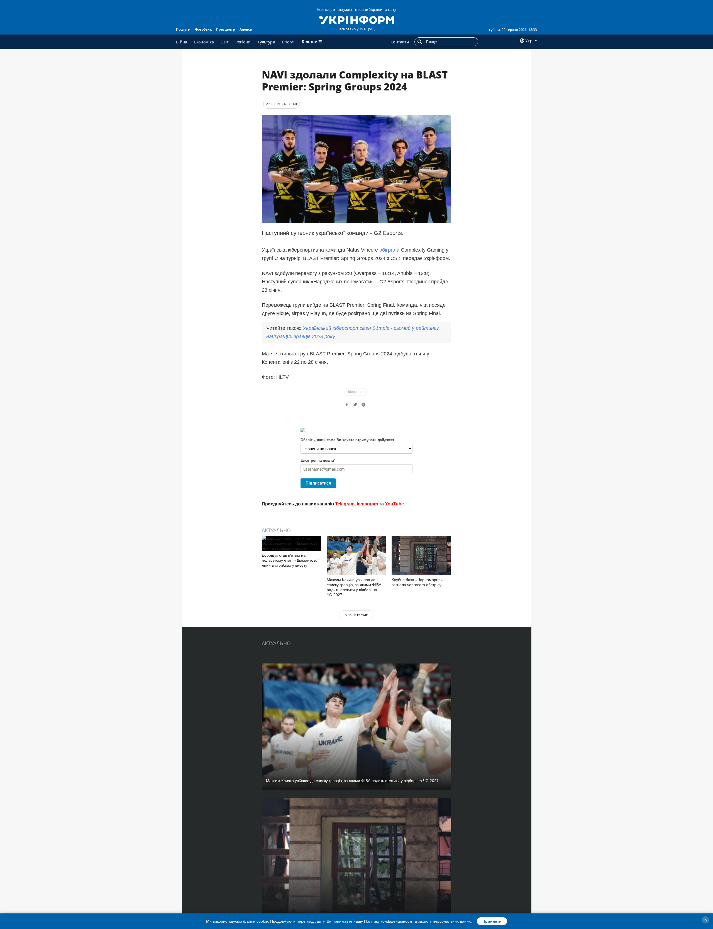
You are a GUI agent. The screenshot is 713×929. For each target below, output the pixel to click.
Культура (266, 42)
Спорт (288, 42)
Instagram (367, 504)
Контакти (399, 42)
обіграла (390, 250)
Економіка (204, 42)
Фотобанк (203, 29)
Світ (225, 42)
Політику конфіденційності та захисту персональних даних (417, 921)
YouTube (394, 504)
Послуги (183, 29)
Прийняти (492, 921)
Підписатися (318, 483)
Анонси (246, 29)
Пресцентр (225, 29)
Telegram (345, 504)
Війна (181, 42)
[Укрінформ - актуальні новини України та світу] (356, 19)
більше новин (356, 614)
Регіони (242, 42)
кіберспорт (355, 392)
